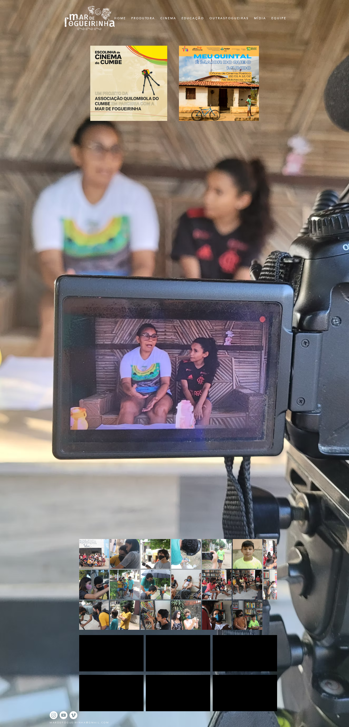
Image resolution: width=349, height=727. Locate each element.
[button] (168, 18)
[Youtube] (63, 715)
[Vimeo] (73, 715)
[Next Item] (270, 584)
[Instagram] (54, 715)
